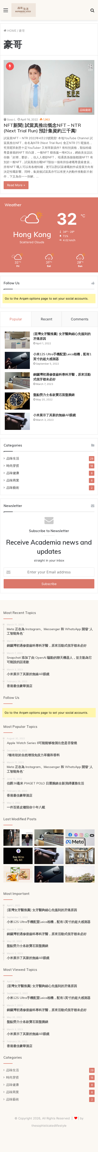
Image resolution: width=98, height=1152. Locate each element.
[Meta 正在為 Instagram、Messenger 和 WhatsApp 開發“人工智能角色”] (80, 837)
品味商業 (12, 480)
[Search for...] (92, 12)
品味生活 (12, 458)
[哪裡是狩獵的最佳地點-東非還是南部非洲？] (80, 874)
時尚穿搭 (12, 466)
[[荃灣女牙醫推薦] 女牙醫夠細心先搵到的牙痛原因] (17, 340)
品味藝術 (12, 487)
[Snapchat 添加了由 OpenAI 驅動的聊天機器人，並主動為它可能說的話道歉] (18, 856)
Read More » (16, 185)
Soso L (11, 119)
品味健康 (12, 473)
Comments (79, 319)
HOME (11, 30)
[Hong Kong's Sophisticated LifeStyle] (23, 10)
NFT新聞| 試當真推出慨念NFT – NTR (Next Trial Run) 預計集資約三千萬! (42, 127)
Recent (46, 319)
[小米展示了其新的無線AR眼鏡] (17, 421)
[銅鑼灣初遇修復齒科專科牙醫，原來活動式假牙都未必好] (17, 380)
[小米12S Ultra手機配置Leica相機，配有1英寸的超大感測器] (17, 360)
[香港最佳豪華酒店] (80, 856)
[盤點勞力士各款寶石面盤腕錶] (17, 401)
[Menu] (5, 12)
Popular (16, 319)
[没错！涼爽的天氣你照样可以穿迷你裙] (18, 837)
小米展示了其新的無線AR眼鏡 (54, 415)
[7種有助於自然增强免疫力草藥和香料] (18, 874)
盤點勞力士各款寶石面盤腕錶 (54, 395)
